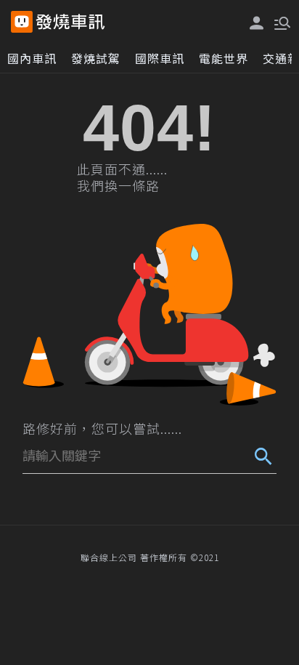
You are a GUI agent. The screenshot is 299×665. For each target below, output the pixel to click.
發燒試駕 (95, 58)
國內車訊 (32, 58)
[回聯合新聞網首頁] (22, 22)
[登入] (257, 22)
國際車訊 (159, 58)
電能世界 (223, 58)
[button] (281, 22)
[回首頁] (70, 22)
